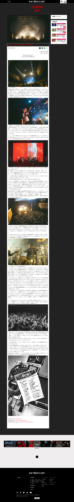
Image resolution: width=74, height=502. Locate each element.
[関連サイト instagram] (17, 492)
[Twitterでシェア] (40, 48)
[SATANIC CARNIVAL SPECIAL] (59, 444)
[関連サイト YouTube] (30, 492)
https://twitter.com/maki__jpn (21, 420)
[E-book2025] (37, 444)
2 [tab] (36, 448)
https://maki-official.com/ (17, 418)
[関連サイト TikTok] (27, 492)
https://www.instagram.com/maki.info (26, 421)
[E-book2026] (15, 444)
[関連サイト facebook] (21, 492)
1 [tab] (35, 448)
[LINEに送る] (44, 48)
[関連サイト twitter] (23, 492)
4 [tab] (38, 448)
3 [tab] (37, 448)
